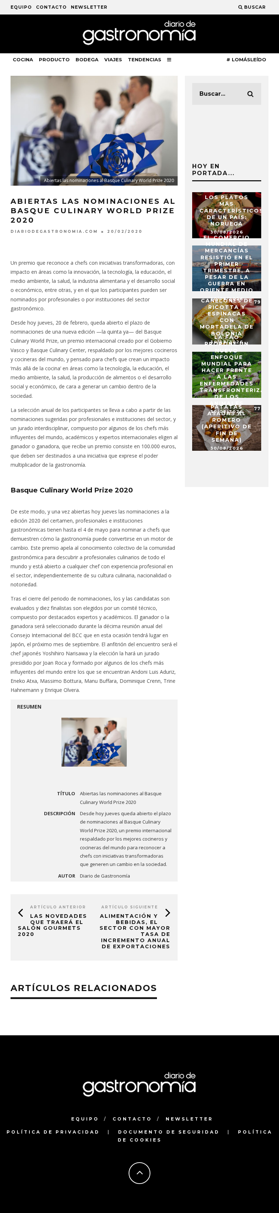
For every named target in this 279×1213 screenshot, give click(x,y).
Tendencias (144, 59)
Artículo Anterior (58, 907)
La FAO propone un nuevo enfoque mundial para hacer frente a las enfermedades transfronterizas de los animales (234, 370)
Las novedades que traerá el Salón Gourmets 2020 (52, 925)
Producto (54, 59)
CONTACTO (51, 7)
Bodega (87, 59)
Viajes (113, 59)
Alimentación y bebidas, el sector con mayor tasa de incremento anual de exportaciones (135, 931)
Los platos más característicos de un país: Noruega (231, 210)
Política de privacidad (53, 1132)
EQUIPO (21, 7)
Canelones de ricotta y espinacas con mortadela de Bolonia (227, 317)
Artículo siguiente (129, 907)
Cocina (23, 59)
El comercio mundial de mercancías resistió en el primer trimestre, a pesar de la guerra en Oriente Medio (227, 264)
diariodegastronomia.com (54, 231)
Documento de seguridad (169, 1132)
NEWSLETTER (89, 7)
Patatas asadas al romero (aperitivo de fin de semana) (227, 423)
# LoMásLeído (246, 59)
